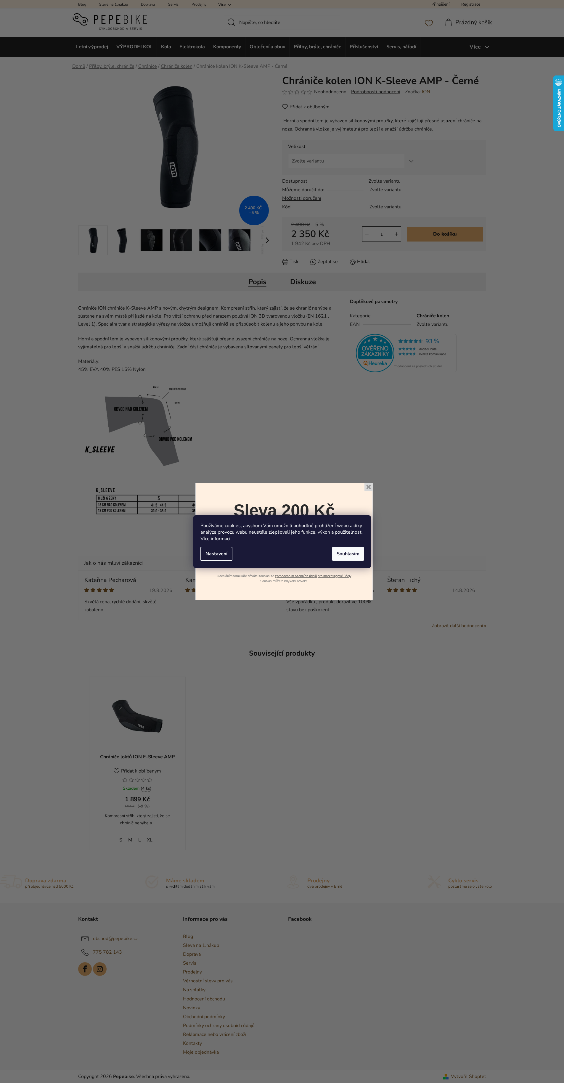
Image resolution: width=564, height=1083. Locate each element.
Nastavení (216, 554)
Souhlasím (348, 554)
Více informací (215, 538)
